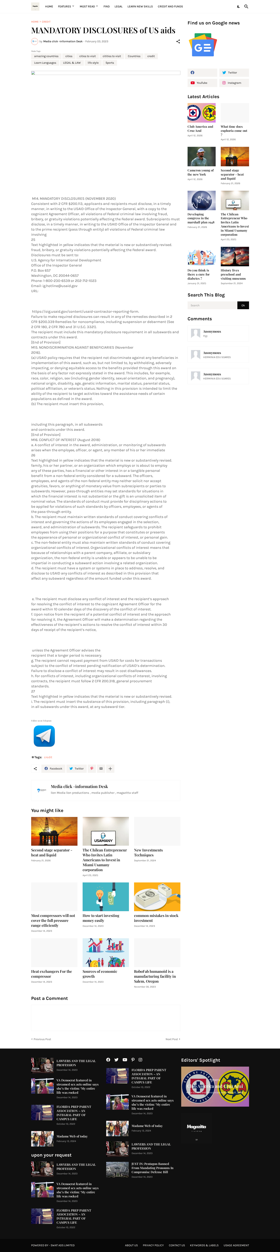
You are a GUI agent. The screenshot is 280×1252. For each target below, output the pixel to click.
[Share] (178, 41)
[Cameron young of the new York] (202, 156)
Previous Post (42, 1039)
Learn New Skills (140, 6)
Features (64, 6)
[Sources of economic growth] (106, 952)
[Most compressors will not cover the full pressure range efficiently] (54, 896)
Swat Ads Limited (63, 1245)
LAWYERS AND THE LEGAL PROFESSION (76, 1063)
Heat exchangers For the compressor (51, 974)
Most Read (87, 6)
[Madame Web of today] (42, 1138)
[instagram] (140, 1060)
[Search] (245, 6)
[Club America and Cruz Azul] (202, 113)
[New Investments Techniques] (157, 831)
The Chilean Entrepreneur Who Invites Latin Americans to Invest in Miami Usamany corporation (105, 860)
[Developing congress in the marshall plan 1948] (202, 200)
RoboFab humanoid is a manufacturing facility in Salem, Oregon (155, 976)
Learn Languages (45, 62)
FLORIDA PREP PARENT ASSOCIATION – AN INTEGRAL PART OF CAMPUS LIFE (74, 1113)
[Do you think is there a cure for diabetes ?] (202, 256)
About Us (131, 1245)
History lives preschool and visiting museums (233, 274)
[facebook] (202, 73)
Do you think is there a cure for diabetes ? (199, 274)
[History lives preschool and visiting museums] (235, 256)
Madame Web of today (72, 1136)
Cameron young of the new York (201, 172)
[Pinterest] (92, 769)
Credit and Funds (170, 6)
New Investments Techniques (148, 852)
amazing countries (46, 56)
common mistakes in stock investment (156, 918)
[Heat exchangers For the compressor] (54, 952)
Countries (134, 56)
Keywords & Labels (204, 1245)
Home (49, 6)
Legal (119, 6)
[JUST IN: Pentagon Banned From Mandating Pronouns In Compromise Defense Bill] (117, 1169)
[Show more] (110, 769)
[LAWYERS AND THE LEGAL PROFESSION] (42, 1065)
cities (68, 56)
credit (46, 21)
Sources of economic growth (100, 974)
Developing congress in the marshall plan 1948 (201, 218)
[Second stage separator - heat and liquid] (54, 831)
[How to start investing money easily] (106, 896)
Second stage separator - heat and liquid (51, 852)
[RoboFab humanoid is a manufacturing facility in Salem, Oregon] (157, 952)
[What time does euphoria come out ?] (235, 113)
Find (107, 6)
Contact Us (177, 1245)
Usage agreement (236, 1245)
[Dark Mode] (238, 6)
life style (93, 62)
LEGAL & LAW (72, 62)
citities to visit (112, 56)
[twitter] (116, 1060)
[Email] (101, 769)
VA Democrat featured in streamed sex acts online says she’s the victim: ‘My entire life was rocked (78, 1086)
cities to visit (87, 56)
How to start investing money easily (101, 918)
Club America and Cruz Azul (200, 129)
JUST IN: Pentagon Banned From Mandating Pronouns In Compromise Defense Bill (152, 1168)
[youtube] (125, 1060)
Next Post (172, 1039)
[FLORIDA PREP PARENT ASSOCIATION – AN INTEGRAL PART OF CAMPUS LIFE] (42, 1112)
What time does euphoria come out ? (234, 131)
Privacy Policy (153, 1245)
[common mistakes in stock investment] (157, 896)
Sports (110, 62)
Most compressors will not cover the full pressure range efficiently (53, 920)
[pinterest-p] (132, 1060)
